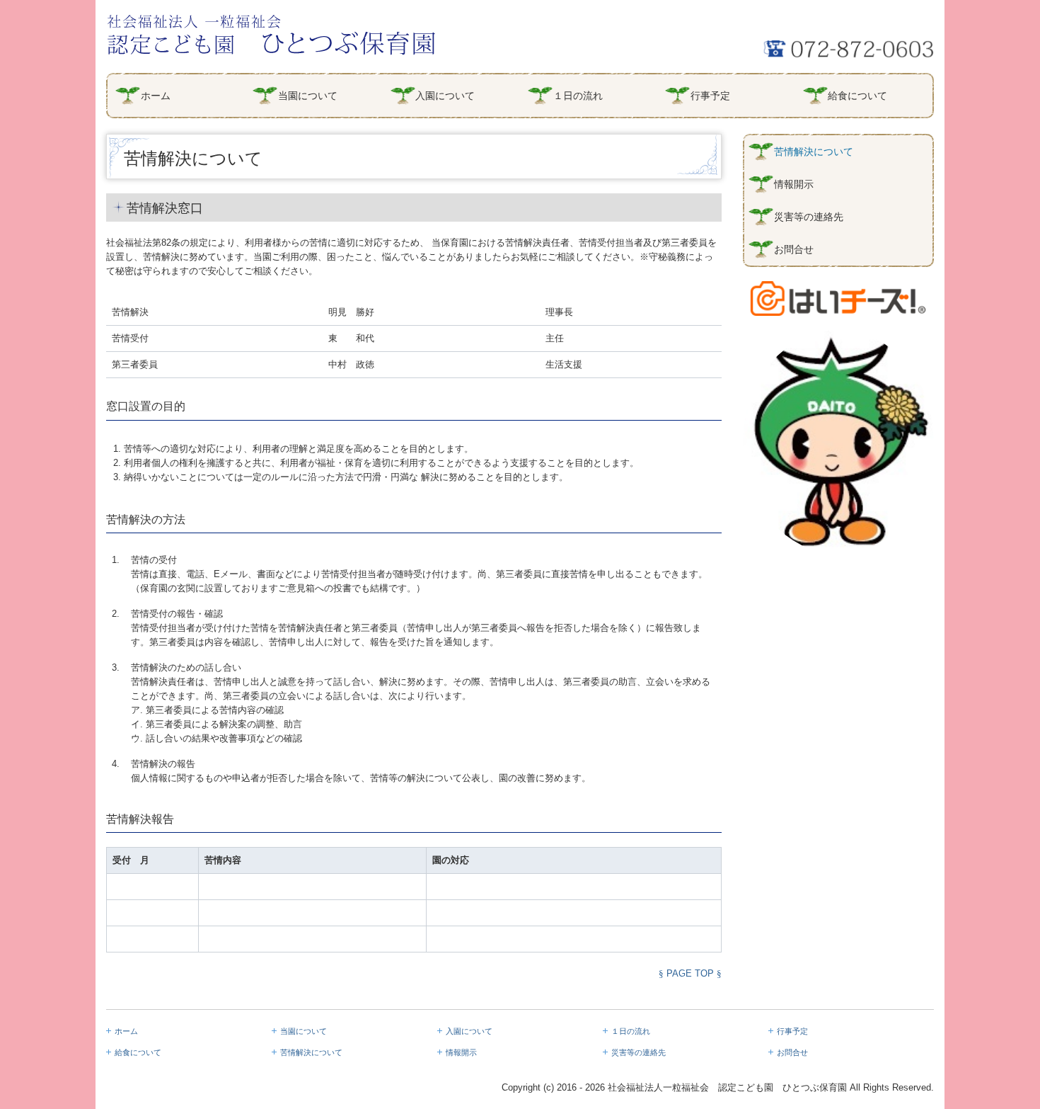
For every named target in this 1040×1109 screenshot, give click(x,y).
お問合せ (794, 249)
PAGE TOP (690, 973)
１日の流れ (578, 95)
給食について (857, 95)
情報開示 (794, 184)
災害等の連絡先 (808, 216)
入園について (445, 95)
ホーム (156, 95)
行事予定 (710, 95)
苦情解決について (813, 151)
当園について (307, 95)
